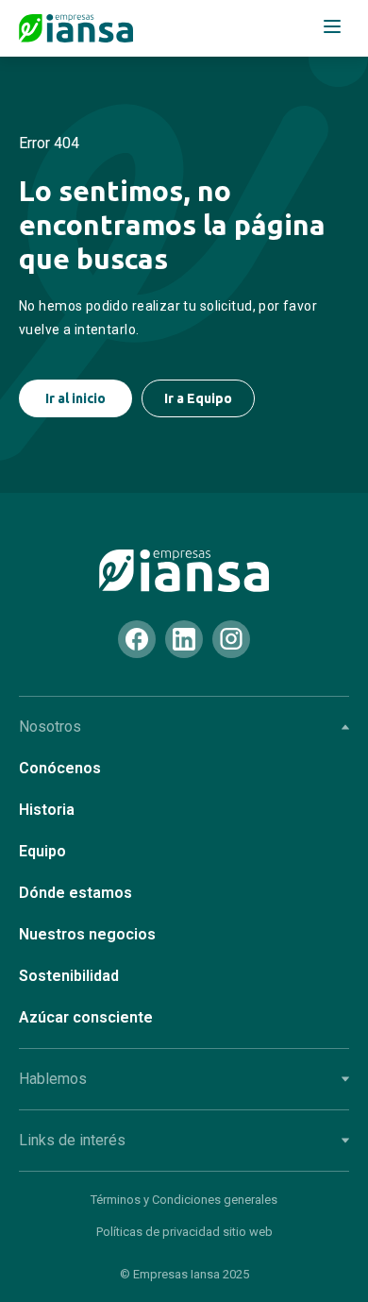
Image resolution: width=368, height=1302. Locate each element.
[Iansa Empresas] (184, 571)
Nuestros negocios (87, 934)
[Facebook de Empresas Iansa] (137, 639)
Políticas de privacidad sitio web (184, 1232)
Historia (47, 810)
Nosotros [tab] (50, 727)
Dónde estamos (75, 893)
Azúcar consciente (86, 1017)
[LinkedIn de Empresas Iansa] (184, 639)
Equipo (42, 851)
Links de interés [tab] (72, 1140)
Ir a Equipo (198, 398)
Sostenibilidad (69, 976)
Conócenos (60, 768)
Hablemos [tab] (53, 1079)
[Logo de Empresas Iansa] (76, 28)
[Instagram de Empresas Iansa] (231, 639)
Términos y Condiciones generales (184, 1199)
